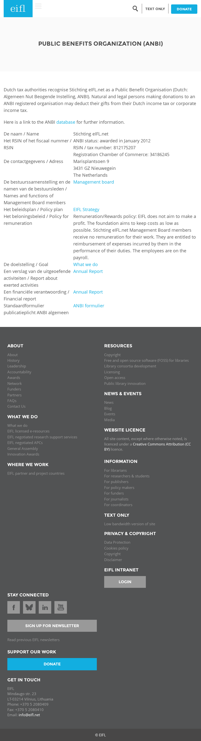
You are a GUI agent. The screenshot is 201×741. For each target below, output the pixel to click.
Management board (93, 182)
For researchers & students (127, 475)
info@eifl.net (29, 714)
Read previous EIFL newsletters (33, 639)
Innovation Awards (23, 454)
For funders (114, 493)
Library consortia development (130, 366)
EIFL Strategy (86, 209)
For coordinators (118, 504)
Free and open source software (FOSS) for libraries (146, 360)
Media (109, 419)
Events (109, 413)
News (108, 402)
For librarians (115, 470)
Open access (114, 377)
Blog (108, 408)
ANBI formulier (88, 306)
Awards (13, 377)
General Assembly (22, 448)
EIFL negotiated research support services (42, 436)
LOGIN (125, 581)
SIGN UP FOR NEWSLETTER (52, 625)
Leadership (16, 366)
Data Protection (117, 542)
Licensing (112, 371)
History (13, 360)
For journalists (116, 499)
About (12, 354)
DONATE (184, 9)
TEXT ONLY (155, 9)
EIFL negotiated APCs (25, 442)
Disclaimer (113, 559)
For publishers (116, 481)
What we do (85, 264)
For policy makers (119, 487)
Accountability (19, 371)
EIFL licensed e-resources (28, 431)
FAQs (11, 400)
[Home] (18, 8)
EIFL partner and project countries (35, 473)
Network (14, 383)
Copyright (112, 354)
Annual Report (88, 271)
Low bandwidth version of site (129, 523)
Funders (14, 389)
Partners (14, 394)
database (65, 122)
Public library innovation (125, 383)
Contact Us (16, 406)
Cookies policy (116, 548)
